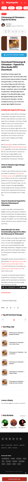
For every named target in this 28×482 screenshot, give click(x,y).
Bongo (4, 13)
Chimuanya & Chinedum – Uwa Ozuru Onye (16, 343)
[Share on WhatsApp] (13, 31)
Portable (12, 458)
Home (2, 445)
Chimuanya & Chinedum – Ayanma (16, 362)
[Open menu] (2, 2)
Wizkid (14, 463)
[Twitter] (6, 438)
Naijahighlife (8, 144)
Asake (24, 458)
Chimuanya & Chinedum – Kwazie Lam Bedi (16, 333)
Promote (15, 447)
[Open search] (21, 2)
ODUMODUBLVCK (5, 458)
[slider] (24, 287)
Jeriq (3, 461)
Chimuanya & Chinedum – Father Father (16, 372)
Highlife (19, 8)
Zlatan (19, 463)
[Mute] (20, 287)
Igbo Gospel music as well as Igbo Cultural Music (13, 264)
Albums (11, 8)
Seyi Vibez (19, 458)
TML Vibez (8, 461)
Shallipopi (15, 461)
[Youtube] (13, 438)
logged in (11, 403)
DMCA (10, 447)
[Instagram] (9, 438)
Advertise (22, 445)
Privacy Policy (9, 445)
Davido (3, 463)
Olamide (8, 463)
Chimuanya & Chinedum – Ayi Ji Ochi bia (18, 353)
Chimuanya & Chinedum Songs (9, 300)
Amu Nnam (9, 24)
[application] (14, 287)
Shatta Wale (21, 461)
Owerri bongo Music (16, 268)
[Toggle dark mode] (25, 2)
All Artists (22, 416)
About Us (16, 445)
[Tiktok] (17, 438)
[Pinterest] (20, 438)
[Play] (3, 287)
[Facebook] (2, 438)
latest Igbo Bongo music (15, 261)
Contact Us (4, 447)
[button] (19, 31)
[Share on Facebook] (22, 31)
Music (4, 8)
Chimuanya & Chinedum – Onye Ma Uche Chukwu (16, 382)
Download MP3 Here (14, 479)
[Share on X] (16, 31)
